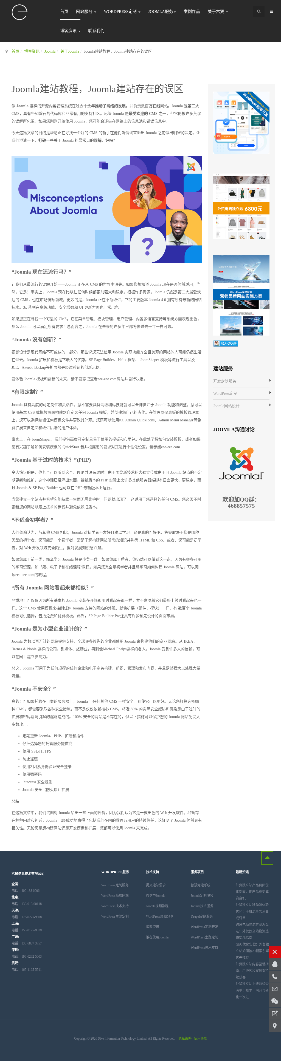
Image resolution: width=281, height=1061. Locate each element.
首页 (64, 11)
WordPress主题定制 (115, 916)
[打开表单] (275, 1014)
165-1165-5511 (27, 970)
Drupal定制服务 (202, 916)
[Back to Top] (267, 858)
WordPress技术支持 (115, 906)
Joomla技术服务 (202, 906)
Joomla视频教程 (157, 906)
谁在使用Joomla (157, 937)
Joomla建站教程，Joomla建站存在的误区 (97, 89)
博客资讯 (69, 31)
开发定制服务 (224, 381)
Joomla (49, 51)
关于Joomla (69, 51)
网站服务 (85, 11)
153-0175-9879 (27, 930)
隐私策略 (185, 1038)
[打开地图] (275, 1026)
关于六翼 (216, 11)
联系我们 (96, 31)
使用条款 (200, 1038)
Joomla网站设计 (226, 406)
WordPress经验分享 (159, 916)
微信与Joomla (155, 896)
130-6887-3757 (27, 943)
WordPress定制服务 (115, 885)
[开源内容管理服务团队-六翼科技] (20, 12)
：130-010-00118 (27, 904)
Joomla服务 (160, 11)
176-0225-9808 (27, 917)
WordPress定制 (121, 11)
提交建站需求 (156, 885)
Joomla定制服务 (202, 896)
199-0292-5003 (27, 956)
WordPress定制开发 (204, 927)
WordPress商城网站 (115, 896)
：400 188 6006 (26, 891)
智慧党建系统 (200, 885)
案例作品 (192, 11)
